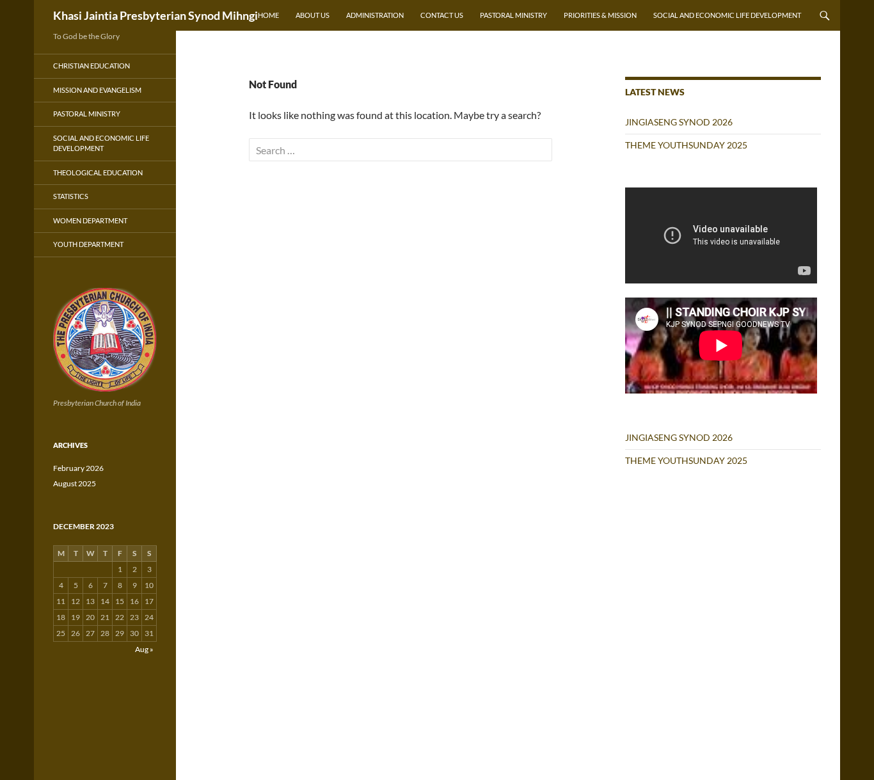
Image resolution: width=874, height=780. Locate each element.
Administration (375, 15)
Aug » (144, 649)
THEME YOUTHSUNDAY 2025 (686, 144)
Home (268, 15)
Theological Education (98, 172)
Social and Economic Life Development (727, 15)
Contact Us (441, 15)
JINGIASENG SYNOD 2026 (679, 121)
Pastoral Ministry (513, 15)
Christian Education (91, 65)
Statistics (70, 196)
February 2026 (78, 468)
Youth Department (88, 244)
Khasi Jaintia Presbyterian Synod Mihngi (155, 15)
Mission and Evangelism (97, 90)
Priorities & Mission (600, 15)
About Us (313, 15)
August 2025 (74, 483)
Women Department (90, 220)
